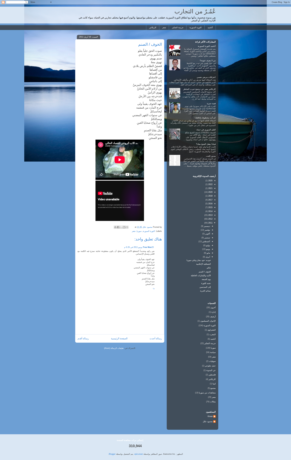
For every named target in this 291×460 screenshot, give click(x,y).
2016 (210, 203)
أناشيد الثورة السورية (207, 46)
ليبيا (214, 383)
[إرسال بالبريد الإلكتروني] (126, 227)
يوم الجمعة (206, 279)
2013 (210, 215)
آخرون (213, 307)
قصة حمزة (211, 103)
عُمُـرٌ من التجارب (195, 11)
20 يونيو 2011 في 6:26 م (139, 247)
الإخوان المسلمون (208, 321)
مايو (208, 253)
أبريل (207, 257)
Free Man (147, 247)
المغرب (212, 334)
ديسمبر (206, 226)
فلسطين (212, 375)
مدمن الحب (211, 156)
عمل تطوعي (210, 366)
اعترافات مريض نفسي (206, 77)
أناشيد (210, 27)
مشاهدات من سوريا (207, 393)
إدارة (214, 312)
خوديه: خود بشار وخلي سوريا (199, 260)
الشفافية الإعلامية (203, 264)
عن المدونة (211, 370)
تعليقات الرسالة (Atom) (114, 348)
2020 (210, 192)
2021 (210, 188)
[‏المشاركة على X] (121, 227)
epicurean (138, 454)
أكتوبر (207, 234)
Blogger (112, 454)
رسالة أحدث (156, 338)
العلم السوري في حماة (206, 130)
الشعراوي (212, 330)
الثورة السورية (195, 27)
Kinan (210, 416)
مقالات (213, 401)
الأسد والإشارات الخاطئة (201, 275)
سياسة (213, 352)
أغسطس (206, 241)
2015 (210, 207)
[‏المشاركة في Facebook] (118, 227)
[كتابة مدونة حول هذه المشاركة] (123, 227)
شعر (164, 27)
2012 (210, 219)
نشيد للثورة (206, 283)
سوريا (139, 231)
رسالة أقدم (83, 338)
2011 (210, 223)
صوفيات (212, 361)
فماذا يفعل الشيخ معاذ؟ (206, 144)
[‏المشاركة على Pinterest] (115, 227)
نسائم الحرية (205, 291)
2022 (210, 184)
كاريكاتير (152, 27)
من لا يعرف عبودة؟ (208, 60)
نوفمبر (207, 230)
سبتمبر (207, 238)
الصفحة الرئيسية (119, 338)
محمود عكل (208, 421)
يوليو (208, 245)
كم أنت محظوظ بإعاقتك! (205, 118)
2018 (210, 196)
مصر (214, 397)
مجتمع (213, 388)
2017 (210, 200)
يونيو (208, 249)
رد (154, 288)
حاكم (209, 268)
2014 (210, 211)
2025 (210, 180)
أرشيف (213, 316)
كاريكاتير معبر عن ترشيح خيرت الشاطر (199, 89)
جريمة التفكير (177, 27)
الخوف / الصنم (205, 272)
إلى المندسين (205, 287)
